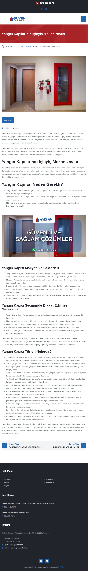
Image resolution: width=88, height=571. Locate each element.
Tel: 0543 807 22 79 (11, 539)
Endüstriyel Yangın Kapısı (66, 445)
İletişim (6, 486)
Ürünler (6, 482)
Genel (17, 128)
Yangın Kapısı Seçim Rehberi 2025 (15, 512)
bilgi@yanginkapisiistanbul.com (16, 548)
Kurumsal (49, 479)
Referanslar (50, 482)
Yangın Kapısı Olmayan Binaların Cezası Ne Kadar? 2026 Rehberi (28, 503)
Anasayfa (7, 479)
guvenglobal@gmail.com (14, 545)
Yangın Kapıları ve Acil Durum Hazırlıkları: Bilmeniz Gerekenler (26, 445)
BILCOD (60, 567)
